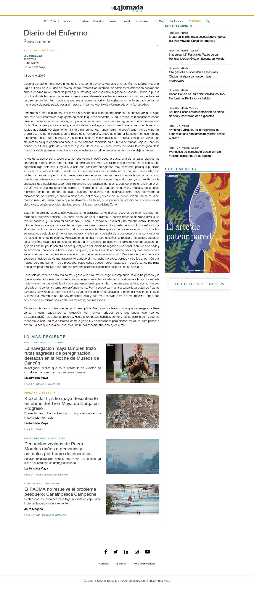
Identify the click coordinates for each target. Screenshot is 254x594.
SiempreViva (141, 21)
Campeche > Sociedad (41, 484)
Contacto (104, 563)
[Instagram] (137, 552)
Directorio (120, 563)
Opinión (112, 21)
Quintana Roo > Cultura (44, 343)
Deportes (98, 21)
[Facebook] (106, 552)
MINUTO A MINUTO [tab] (178, 26)
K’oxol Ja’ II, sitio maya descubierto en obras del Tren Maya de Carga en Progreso (61, 403)
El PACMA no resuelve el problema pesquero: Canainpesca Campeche (60, 492)
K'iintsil (126, 21)
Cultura (85, 21)
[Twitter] (116, 552)
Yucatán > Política (39, 51)
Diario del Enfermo (56, 33)
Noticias (67, 21)
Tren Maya (159, 21)
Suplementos (177, 21)
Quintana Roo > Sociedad (44, 438)
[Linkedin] (126, 552)
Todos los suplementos (199, 284)
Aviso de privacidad (144, 563)
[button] (170, 223)
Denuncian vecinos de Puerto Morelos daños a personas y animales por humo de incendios (57, 449)
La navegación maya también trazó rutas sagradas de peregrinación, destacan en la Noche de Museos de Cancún (61, 356)
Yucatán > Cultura (40, 393)
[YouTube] (147, 552)
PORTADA (50, 21)
